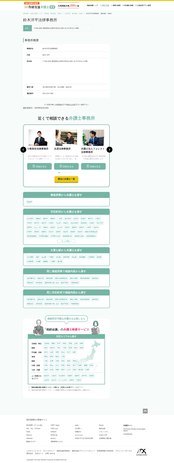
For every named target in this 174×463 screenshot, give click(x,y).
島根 (68, 365)
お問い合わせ (50, 453)
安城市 (83, 218)
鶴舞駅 (45, 261)
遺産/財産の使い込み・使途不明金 (56, 283)
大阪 (45, 361)
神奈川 (52, 348)
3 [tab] (65, 172)
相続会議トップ (92, 5)
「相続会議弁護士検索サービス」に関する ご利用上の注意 (50, 387)
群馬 (81, 348)
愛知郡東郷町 (31, 236)
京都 (57, 361)
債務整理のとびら (57, 441)
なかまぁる (79, 435)
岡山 (51, 365)
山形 (75, 343)
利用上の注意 (71, 104)
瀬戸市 (90, 218)
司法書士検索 (128, 5)
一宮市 (60, 218)
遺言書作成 (31, 278)
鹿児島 (80, 370)
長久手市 (100, 223)
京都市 (91, 376)
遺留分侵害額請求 (61, 278)
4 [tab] (68, 172)
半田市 (29, 223)
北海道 (46, 343)
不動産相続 (75, 283)
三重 (63, 356)
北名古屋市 (74, 223)
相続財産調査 (84, 278)
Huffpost (53, 432)
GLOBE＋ (78, 428)
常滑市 (29, 232)
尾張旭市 (84, 223)
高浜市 (65, 232)
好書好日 (78, 432)
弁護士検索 (105, 5)
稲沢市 (44, 223)
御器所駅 (66, 257)
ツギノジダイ (103, 432)
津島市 (45, 227)
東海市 (81, 227)
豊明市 (29, 227)
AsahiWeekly (127, 434)
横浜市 (46, 376)
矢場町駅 (30, 261)
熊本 (63, 370)
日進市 (92, 223)
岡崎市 (52, 218)
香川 (74, 365)
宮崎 (74, 370)
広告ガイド (39, 453)
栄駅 (37, 257)
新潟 (45, 352)
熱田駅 (99, 257)
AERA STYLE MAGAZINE (84, 438)
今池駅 (38, 261)
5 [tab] (70, 172)
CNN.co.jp (54, 428)
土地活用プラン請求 (144, 5)
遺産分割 (41, 278)
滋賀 (68, 361)
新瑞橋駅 (82, 257)
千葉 (64, 348)
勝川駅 (60, 261)
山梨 (51, 352)
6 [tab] (73, 172)
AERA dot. (54, 435)
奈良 (63, 361)
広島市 (46, 380)
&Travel (37, 428)
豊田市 (45, 218)
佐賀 (51, 370)
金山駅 (44, 257)
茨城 (70, 348)
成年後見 (39, 283)
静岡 (51, 356)
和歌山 (75, 361)
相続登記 (95, 278)
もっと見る (65, 241)
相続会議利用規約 (63, 451)
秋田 (64, 343)
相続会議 (102, 428)
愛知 (45, 356)
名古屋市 (30, 218)
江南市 (51, 223)
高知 (91, 365)
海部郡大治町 (79, 236)
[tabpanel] (39, 150)
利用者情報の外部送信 (105, 451)
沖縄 (87, 370)
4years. (101, 425)
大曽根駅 (91, 257)
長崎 (57, 370)
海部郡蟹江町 (67, 236)
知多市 (96, 227)
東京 (45, 348)
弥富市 (67, 227)
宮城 (70, 343)
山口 (57, 365)
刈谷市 (76, 218)
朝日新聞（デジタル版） (34, 425)
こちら (75, 390)
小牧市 (97, 218)
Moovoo (29, 435)
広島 (45, 365)
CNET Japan (55, 425)
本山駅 (58, 257)
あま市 (60, 227)
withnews (29, 438)
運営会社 (29, 453)
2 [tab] (62, 172)
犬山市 (58, 223)
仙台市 (54, 380)
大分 (68, 370)
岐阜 (57, 356)
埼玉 (58, 348)
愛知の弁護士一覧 (66, 179)
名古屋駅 (30, 257)
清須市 (52, 227)
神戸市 (84, 376)
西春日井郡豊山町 (91, 232)
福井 (74, 352)
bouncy (53, 438)
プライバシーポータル (123, 451)
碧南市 (58, 232)
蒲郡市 (44, 232)
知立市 (51, 232)
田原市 (80, 232)
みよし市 (37, 227)
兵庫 (51, 361)
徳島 (80, 365)
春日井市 (68, 218)
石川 (68, 352)
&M (27, 428)
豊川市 (36, 223)
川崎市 (71, 380)
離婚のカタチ (31, 441)
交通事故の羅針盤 (105, 438)
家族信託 (30, 283)
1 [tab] (59, 172)
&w (32, 428)
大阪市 (54, 376)
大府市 (89, 227)
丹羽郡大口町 (55, 236)
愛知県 (29, 202)
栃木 (75, 348)
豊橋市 (38, 218)
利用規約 (59, 104)
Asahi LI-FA (103, 435)
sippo (77, 425)
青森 (53, 343)
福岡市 (77, 376)
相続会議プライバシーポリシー (83, 451)
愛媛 (85, 365)
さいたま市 (63, 380)
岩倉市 (65, 223)
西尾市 (36, 232)
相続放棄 (49, 278)
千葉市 (78, 380)
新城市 (73, 232)
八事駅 (52, 261)
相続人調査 (74, 278)
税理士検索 (116, 5)
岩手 (58, 343)
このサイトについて (33, 451)
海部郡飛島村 (91, 236)
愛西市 (74, 227)
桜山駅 (74, 257)
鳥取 (63, 365)
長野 (57, 352)
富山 (63, 352)
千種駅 (51, 257)
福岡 (45, 370)
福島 (81, 343)
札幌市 (70, 376)
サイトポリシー (49, 451)
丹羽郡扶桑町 (43, 236)
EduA (28, 432)
